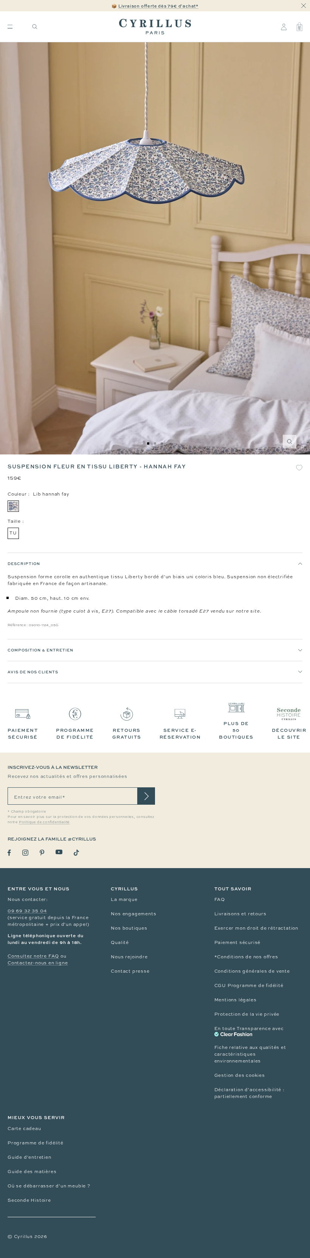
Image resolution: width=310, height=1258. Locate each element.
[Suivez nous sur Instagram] (25, 853)
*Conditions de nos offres (246, 957)
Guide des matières (32, 1172)
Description (24, 563)
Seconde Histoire (29, 1200)
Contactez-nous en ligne (38, 963)
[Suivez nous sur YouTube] (59, 852)
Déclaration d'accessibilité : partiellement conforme (249, 1093)
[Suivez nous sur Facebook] (9, 853)
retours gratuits (126, 733)
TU (13, 533)
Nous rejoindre (129, 957)
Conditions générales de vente (252, 971)
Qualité (120, 942)
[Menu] (10, 26)
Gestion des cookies (239, 1075)
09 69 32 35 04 (27, 911)
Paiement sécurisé (237, 942)
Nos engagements (133, 914)
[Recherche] (34, 26)
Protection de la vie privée (247, 1014)
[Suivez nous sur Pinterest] (42, 853)
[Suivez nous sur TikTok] (76, 853)
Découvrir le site (289, 733)
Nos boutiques (129, 928)
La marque (124, 899)
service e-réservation (180, 733)
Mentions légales (235, 1000)
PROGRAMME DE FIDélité (75, 733)
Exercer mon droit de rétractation (256, 928)
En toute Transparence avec (249, 1028)
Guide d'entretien (29, 1157)
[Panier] (299, 26)
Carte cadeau (24, 1129)
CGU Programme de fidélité (249, 985)
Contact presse (130, 971)
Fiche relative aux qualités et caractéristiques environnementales (250, 1054)
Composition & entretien (40, 650)
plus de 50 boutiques (236, 730)
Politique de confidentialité (44, 822)
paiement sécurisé (23, 733)
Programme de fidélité (36, 1143)
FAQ (219, 899)
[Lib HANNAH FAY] (13, 506)
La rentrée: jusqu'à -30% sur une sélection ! (155, 6)
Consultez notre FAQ (33, 956)
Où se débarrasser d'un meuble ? (49, 1186)
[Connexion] (284, 27)
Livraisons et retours (240, 914)
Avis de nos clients (33, 671)
